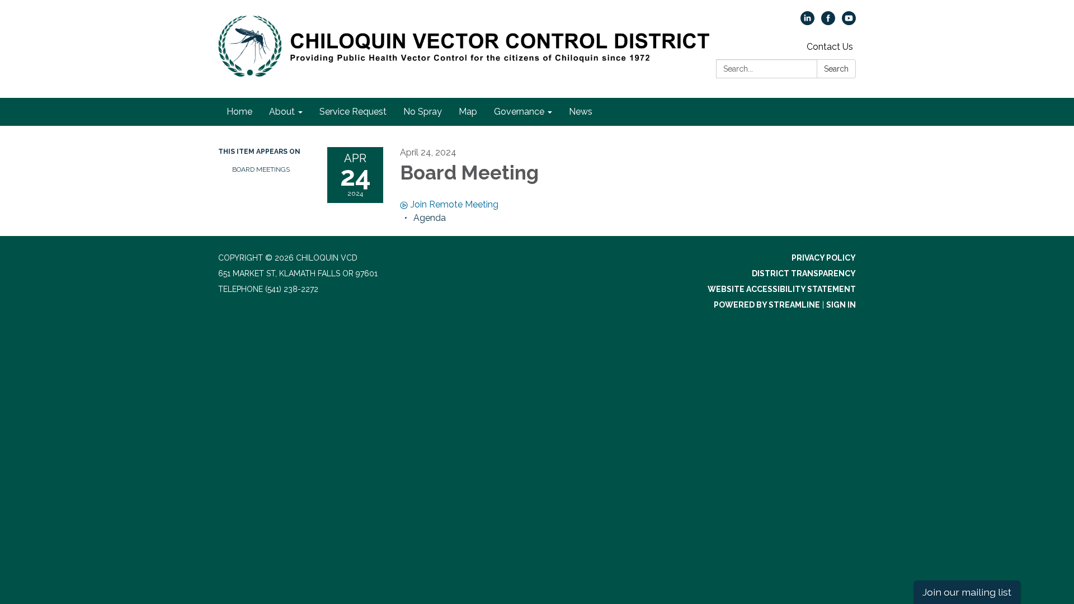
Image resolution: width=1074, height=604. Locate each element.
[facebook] (828, 22)
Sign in (841, 304)
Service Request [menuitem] (353, 111)
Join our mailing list (966, 592)
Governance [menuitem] (519, 111)
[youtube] (849, 22)
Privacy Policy (824, 257)
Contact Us (830, 46)
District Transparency (804, 273)
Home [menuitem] (239, 111)
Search (836, 68)
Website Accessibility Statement (782, 289)
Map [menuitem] (468, 111)
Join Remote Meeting (454, 204)
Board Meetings (261, 169)
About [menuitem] (282, 111)
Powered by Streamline (767, 304)
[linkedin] (807, 22)
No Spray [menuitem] (422, 111)
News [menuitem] (580, 111)
